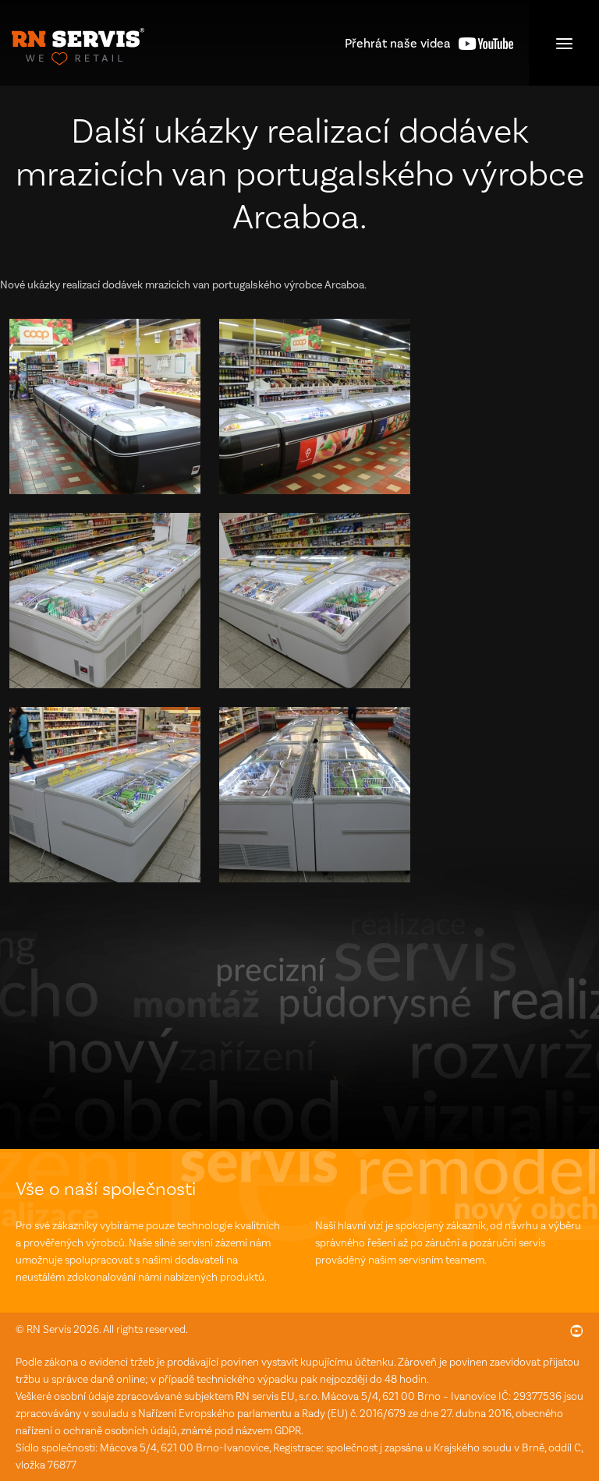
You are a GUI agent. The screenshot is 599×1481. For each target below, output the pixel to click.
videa (398, 43)
